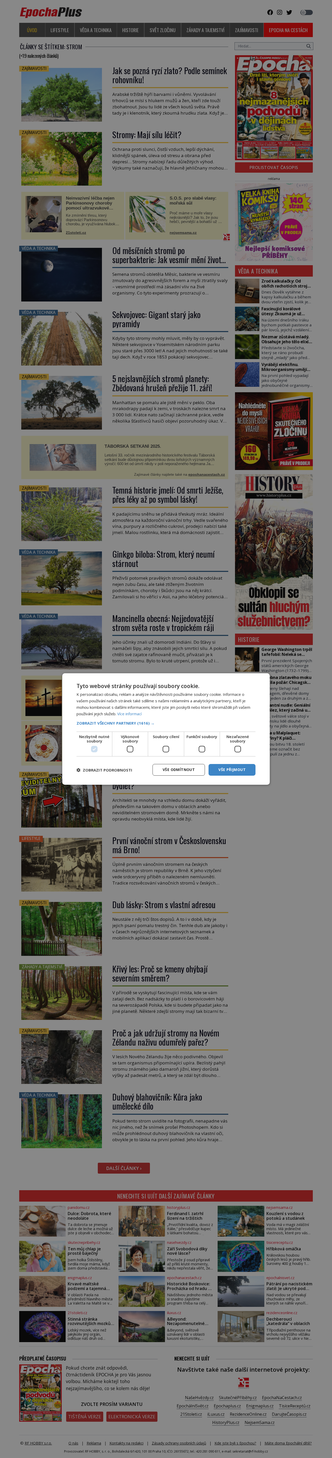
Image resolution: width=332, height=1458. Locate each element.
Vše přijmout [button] (232, 769)
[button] (166, 723)
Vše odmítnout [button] (179, 769)
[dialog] (166, 729)
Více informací (129, 713)
